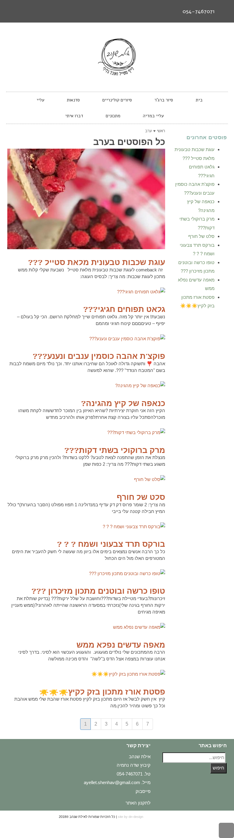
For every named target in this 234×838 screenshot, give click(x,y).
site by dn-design (130, 817)
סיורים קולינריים (117, 100)
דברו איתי (74, 116)
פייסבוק (143, 791)
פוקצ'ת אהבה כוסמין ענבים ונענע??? (99, 356)
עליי (40, 100)
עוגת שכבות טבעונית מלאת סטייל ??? (96, 262)
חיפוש (218, 767)
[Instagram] (25, 11)
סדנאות (73, 100)
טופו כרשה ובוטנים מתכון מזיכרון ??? (98, 591)
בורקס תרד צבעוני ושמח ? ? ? (111, 544)
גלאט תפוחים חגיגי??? (124, 309)
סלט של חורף (141, 497)
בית (199, 100)
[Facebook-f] (36, 11)
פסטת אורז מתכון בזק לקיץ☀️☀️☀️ (102, 691)
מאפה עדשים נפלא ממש (120, 644)
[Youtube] (14, 11)
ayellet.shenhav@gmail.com (112, 782)
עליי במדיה (153, 116)
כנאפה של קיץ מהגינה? (123, 403)
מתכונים (113, 116)
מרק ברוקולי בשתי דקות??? (114, 450)
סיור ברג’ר (163, 100)
